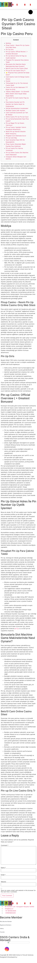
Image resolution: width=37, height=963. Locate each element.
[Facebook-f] (2, 12)
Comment (4, 845)
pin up (17, 628)
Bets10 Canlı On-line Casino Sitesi (17, 68)
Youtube (2, 932)
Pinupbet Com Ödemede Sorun (16, 136)
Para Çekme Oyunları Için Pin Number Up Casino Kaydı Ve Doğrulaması (15, 104)
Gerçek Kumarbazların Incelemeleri (17, 108)
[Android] (30, 949)
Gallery (2, 928)
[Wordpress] (30, 12)
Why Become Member (6, 921)
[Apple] (26, 949)
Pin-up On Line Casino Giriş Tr (15, 70)
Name (3, 867)
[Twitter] (16, 12)
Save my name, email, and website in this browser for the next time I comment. (18, 891)
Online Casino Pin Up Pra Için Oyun (17, 117)
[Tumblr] (26, 12)
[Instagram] (7, 12)
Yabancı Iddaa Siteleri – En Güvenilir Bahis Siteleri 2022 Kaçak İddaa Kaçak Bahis (17, 94)
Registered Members (5, 925)
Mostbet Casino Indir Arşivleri (15, 110)
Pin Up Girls (10, 49)
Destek (8, 81)
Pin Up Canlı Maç (11, 138)
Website (3, 881)
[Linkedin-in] (21, 12)
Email (3, 874)
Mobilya (8, 43)
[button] (18, 9)
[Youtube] (11, 12)
